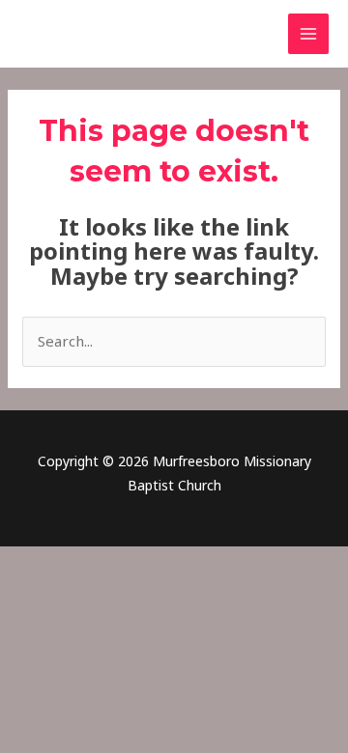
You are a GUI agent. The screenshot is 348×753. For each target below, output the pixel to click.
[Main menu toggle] (309, 34)
